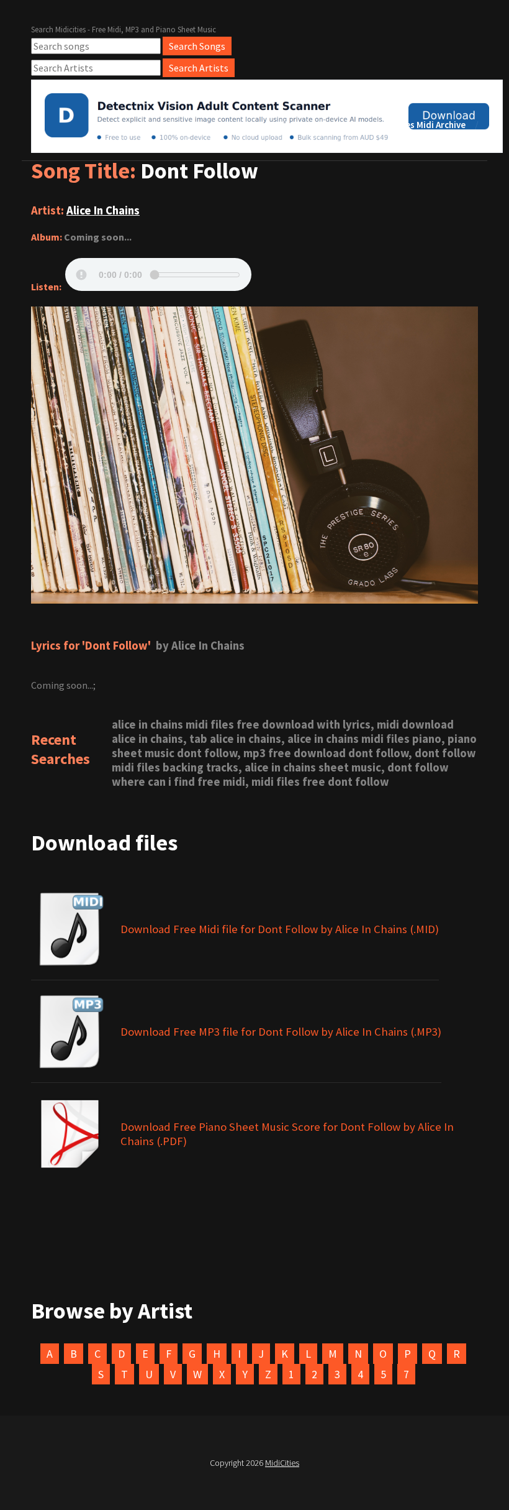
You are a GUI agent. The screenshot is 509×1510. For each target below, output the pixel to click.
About (292, 125)
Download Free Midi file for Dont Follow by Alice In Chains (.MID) (279, 929)
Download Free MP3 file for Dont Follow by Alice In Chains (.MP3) (280, 1031)
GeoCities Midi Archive (420, 125)
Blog (339, 125)
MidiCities (282, 1462)
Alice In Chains (103, 210)
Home (243, 125)
